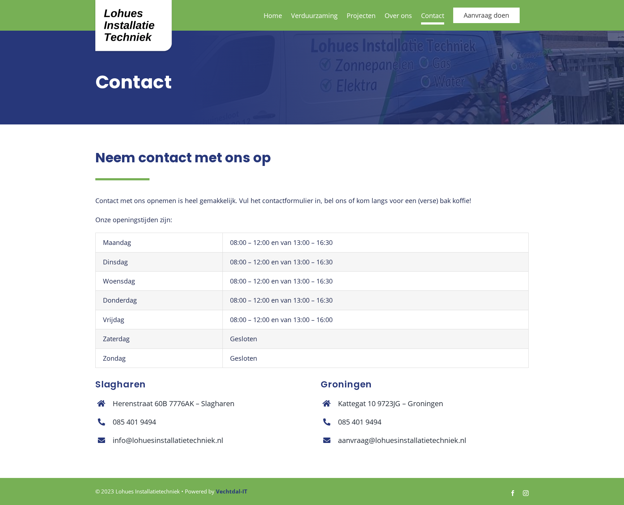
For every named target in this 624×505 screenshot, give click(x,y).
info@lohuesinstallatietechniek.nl (168, 440)
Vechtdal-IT (231, 491)
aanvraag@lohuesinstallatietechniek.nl (402, 440)
